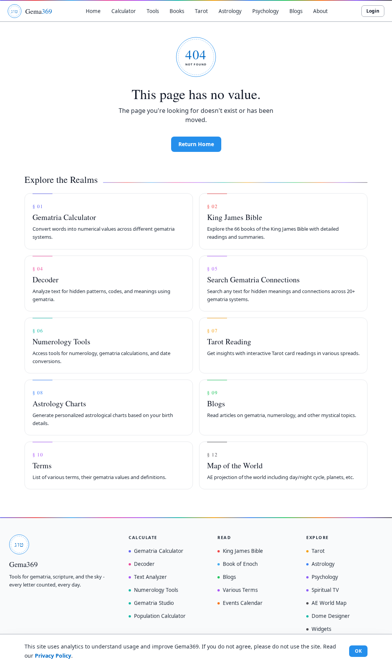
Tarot (318, 550)
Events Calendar (243, 603)
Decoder (144, 563)
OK (358, 651)
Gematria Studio (154, 603)
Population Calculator (160, 616)
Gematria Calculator (158, 550)
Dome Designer (331, 616)
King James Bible (243, 550)
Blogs (229, 577)
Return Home (196, 144)
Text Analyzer (150, 577)
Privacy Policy (53, 655)
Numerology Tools (156, 590)
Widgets (321, 629)
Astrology (323, 563)
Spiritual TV (325, 590)
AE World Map (329, 603)
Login (372, 11)
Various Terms (240, 590)
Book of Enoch (240, 563)
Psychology (325, 577)
